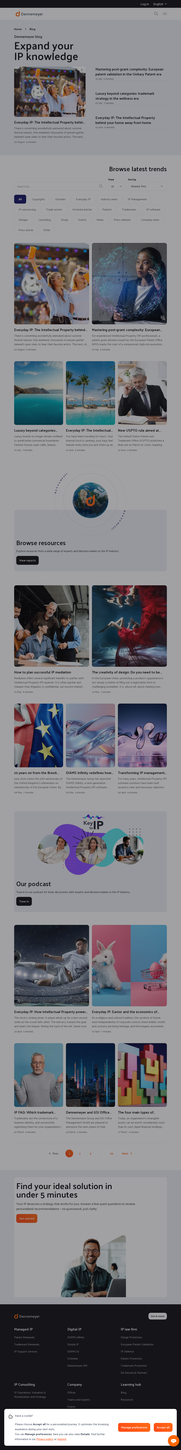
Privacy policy (44, 1439)
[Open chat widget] (173, 1440)
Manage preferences (134, 1427)
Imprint (61, 1439)
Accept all (163, 1427)
